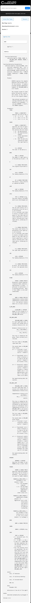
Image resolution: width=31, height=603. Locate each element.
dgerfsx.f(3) (6, 36)
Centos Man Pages (8, 19)
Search (27, 8)
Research (25, 19)
